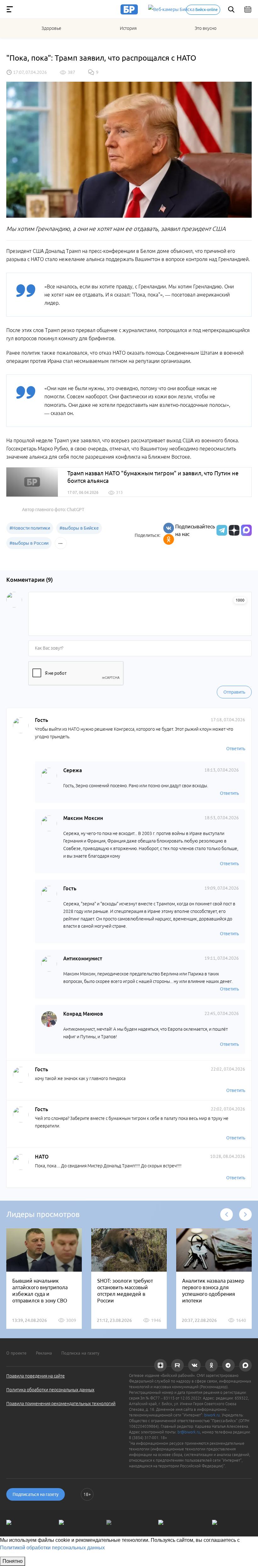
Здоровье (51, 28)
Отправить (234, 692)
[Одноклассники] (168, 539)
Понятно (13, 1561)
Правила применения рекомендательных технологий (60, 1403)
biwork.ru (212, 1415)
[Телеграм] (221, 530)
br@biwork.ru (188, 1432)
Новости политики (29, 528)
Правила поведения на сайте (35, 1375)
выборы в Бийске (79, 528)
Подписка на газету (80, 1353)
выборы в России (28, 543)
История (128, 28)
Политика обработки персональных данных (50, 1389)
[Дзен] (233, 530)
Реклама (44, 1353)
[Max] (246, 530)
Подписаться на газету (36, 1494)
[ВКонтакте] (168, 528)
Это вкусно (205, 28)
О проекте (16, 1353)
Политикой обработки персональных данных (52, 1547)
